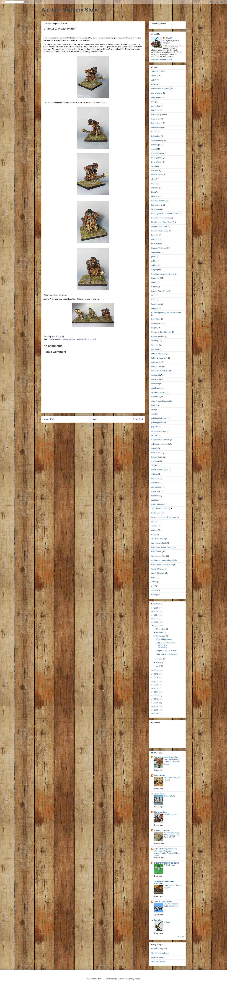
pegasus (154, 427)
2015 (156, 688)
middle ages (156, 388)
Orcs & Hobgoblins (171, 814)
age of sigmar (157, 93)
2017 (156, 681)
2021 (156, 626)
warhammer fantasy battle (162, 560)
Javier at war (159, 794)
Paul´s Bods (159, 775)
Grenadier (79, 339)
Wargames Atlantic (159, 543)
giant (153, 256)
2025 (156, 611)
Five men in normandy (160, 218)
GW (152, 295)
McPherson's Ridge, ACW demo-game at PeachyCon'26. (171, 835)
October (160, 632)
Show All (181, 937)
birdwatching (156, 127)
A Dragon (167, 922)
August (159, 659)
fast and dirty (156, 205)
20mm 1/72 (156, 71)
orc (152, 409)
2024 (156, 615)
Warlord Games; (158, 573)
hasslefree (155, 304)
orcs (153, 414)
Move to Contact (161, 830)
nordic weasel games (160, 401)
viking (153, 534)
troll (94, 339)
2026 (156, 608)
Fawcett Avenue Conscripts (166, 757)
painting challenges (159, 418)
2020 (156, 670)
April (158, 666)
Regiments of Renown (160, 440)
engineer (155, 188)
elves (153, 179)
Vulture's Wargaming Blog (165, 849)
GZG (153, 300)
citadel (154, 149)
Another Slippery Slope (70, 10)
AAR (153, 84)
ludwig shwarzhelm (159, 358)
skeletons (155, 478)
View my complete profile (161, 59)
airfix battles (156, 97)
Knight (153, 328)
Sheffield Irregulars (159, 949)
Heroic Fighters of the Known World (166, 313)
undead (154, 530)
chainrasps (155, 145)
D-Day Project (169, 865)
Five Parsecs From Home (161, 222)
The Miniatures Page (160, 953)
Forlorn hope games (159, 231)
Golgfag (154, 269)
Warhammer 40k (158, 556)
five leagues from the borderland (164, 213)
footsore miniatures (159, 226)
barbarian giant (157, 114)
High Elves (155, 319)
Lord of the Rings (158, 354)
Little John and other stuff (166, 654)
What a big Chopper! (164, 639)
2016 (156, 685)
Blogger (137, 979)
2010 (156, 706)
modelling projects (158, 392)
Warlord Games (157, 569)
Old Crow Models (158, 961)
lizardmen (155, 349)
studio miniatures (158, 504)
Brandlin (158, 920)
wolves (154, 590)
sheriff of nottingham (159, 470)
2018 (156, 678)
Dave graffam (156, 157)
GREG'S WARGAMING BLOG (166, 863)
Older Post (138, 419)
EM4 (153, 183)
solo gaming (156, 487)
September (161, 636)
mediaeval (155, 375)
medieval (155, 384)
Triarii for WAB (169, 796)
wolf (152, 586)
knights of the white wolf (161, 332)
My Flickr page (157, 957)
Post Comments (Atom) (98, 426)
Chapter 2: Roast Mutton (166, 651)
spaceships (156, 496)
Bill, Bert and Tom (80, 299)
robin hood (155, 452)
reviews (154, 448)
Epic (153, 192)
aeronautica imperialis (160, 89)
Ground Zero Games (160, 291)
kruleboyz (155, 341)
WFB (153, 577)
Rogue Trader (157, 457)
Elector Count (156, 175)
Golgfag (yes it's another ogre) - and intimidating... (166, 645)
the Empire (155, 513)
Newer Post (48, 419)
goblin (153, 261)
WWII (153, 595)
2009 (156, 710)
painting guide (157, 422)
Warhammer (156, 551)
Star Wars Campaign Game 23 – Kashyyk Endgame (172, 761)
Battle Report (156, 123)
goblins (154, 265)
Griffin (153, 282)
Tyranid (154, 526)
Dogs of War (156, 162)
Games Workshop (158, 248)
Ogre (153, 405)
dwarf (153, 166)
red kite (154, 435)
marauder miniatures (160, 371)
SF (152, 465)
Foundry (154, 235)
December (161, 629)
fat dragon (155, 209)
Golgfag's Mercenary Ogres (162, 274)
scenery (154, 461)
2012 (156, 699)
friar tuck (154, 239)
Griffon (154, 287)
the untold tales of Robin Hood (163, 517)
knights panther (157, 336)
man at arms (156, 366)
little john (155, 345)
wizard (154, 582)
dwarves (154, 170)
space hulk (155, 491)
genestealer (156, 252)
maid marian (156, 362)
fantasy (58, 339)
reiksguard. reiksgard (160, 444)
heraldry (154, 308)
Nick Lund (88, 339)
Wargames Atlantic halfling (162, 547)
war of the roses (158, 539)
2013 (156, 696)
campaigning (156, 140)
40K (152, 80)
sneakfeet (155, 483)
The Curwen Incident (160, 508)
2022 (156, 622)
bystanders (155, 136)
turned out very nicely (111, 44)
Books (153, 132)
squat (153, 500)
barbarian (155, 110)
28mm (52, 339)
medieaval (155, 379)
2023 (156, 618)
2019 (156, 674)
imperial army (156, 323)
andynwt (121, 979)
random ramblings (158, 431)
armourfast (155, 106)
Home (94, 419)
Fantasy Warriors (68, 339)
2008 (156, 713)
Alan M (169, 38)
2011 (156, 703)
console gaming (157, 153)
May (158, 662)
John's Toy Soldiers (163, 902)
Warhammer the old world (162, 564)
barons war (156, 119)
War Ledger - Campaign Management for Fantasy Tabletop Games (167, 853)
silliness (154, 474)
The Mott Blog (160, 812)
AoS (153, 102)
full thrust (155, 244)
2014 (156, 692)
